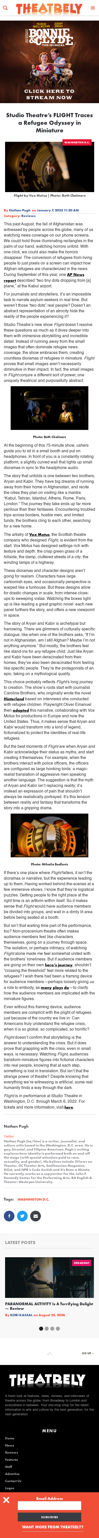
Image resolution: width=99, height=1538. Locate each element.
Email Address (49, 1498)
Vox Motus (39, 534)
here (68, 1107)
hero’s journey (59, 965)
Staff (8, 1467)
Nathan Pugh (19, 210)
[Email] (35, 1216)
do (66, 987)
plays (58, 987)
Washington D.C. (77, 142)
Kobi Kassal (21, 1315)
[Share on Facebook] (9, 1216)
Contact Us (13, 1481)
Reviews (28, 216)
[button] (93, 7)
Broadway (81, 1263)
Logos (9, 1488)
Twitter (9, 1136)
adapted (21, 710)
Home (9, 1438)
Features (11, 1460)
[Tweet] (22, 1216)
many (46, 987)
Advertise (12, 1474)
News (9, 1445)
